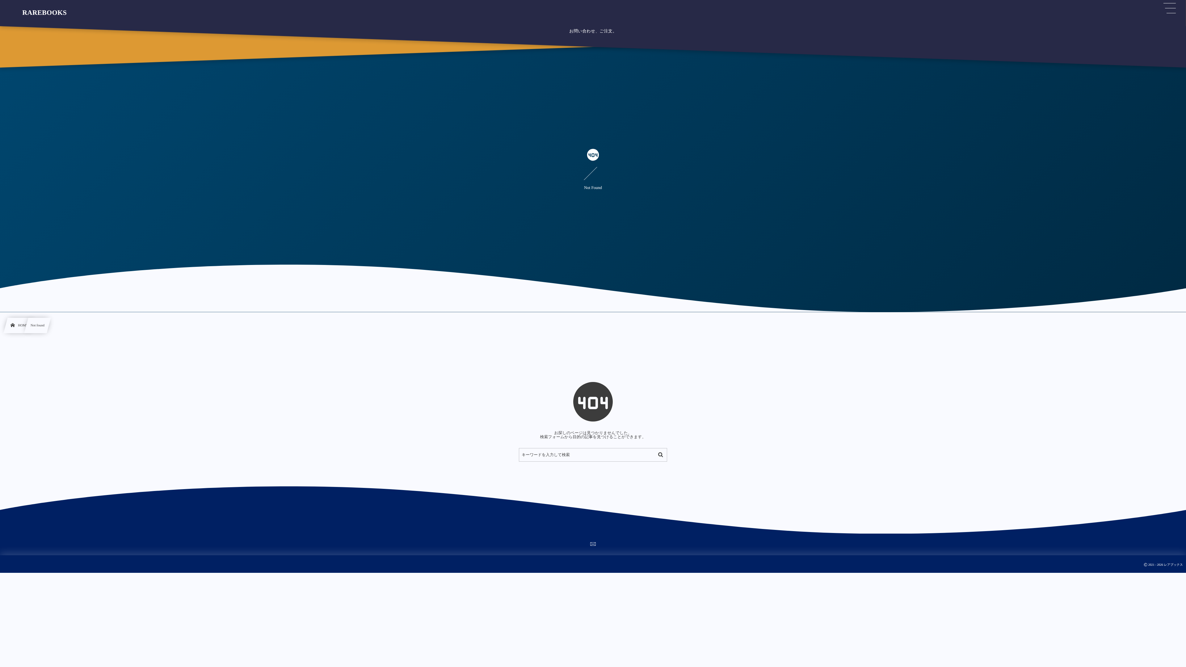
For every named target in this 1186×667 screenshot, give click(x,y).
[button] (1169, 8)
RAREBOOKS (44, 12)
